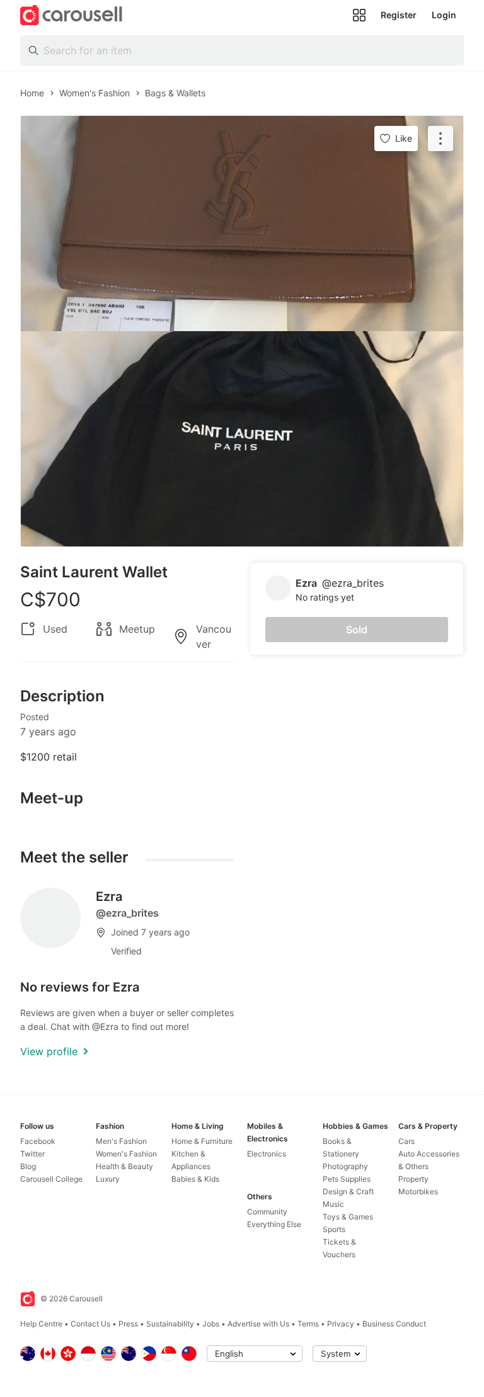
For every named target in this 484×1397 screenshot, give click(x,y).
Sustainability (170, 1323)
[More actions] (440, 138)
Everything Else (274, 1224)
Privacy (340, 1323)
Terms (308, 1323)
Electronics (266, 1153)
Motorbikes (418, 1191)
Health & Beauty (124, 1166)
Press (128, 1323)
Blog (28, 1166)
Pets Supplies (347, 1179)
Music (333, 1204)
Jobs (210, 1323)
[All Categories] (359, 15)
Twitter (32, 1153)
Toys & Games (348, 1216)
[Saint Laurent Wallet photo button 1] (242, 223)
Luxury (108, 1179)
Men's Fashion (121, 1141)
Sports (334, 1229)
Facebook (37, 1141)
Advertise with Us (258, 1323)
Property (413, 1179)
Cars (406, 1141)
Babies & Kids (195, 1179)
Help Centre (41, 1323)
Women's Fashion (126, 1153)
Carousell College (51, 1179)
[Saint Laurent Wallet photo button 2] (242, 438)
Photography (345, 1166)
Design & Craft (348, 1191)
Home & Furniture (202, 1141)
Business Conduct (394, 1323)
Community (267, 1211)
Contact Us (90, 1323)
